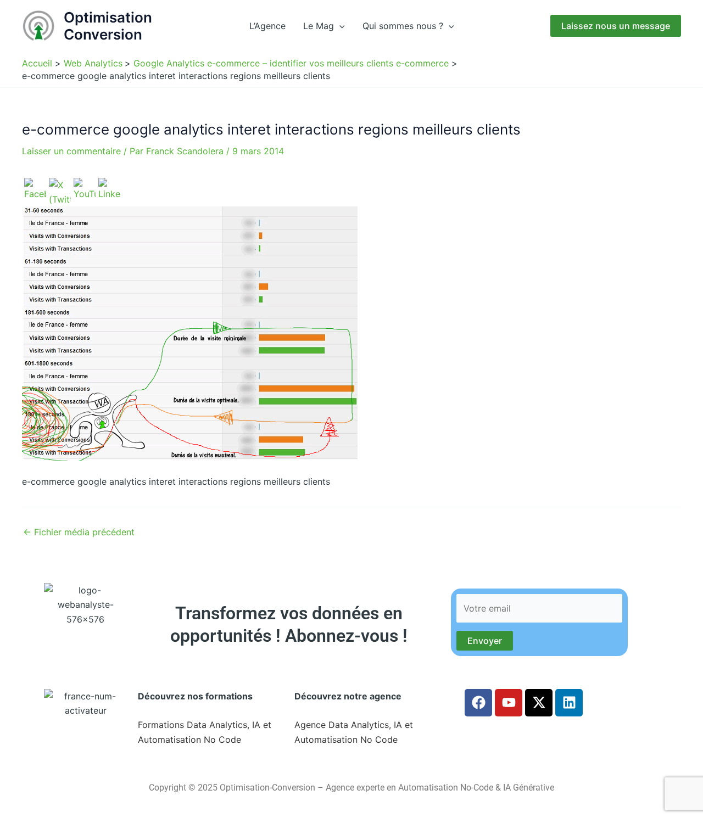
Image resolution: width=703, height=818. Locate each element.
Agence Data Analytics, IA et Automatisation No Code (353, 731)
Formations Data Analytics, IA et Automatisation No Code (204, 731)
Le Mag (318, 25)
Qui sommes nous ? (402, 25)
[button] (339, 26)
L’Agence (267, 25)
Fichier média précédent (79, 532)
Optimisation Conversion (108, 26)
